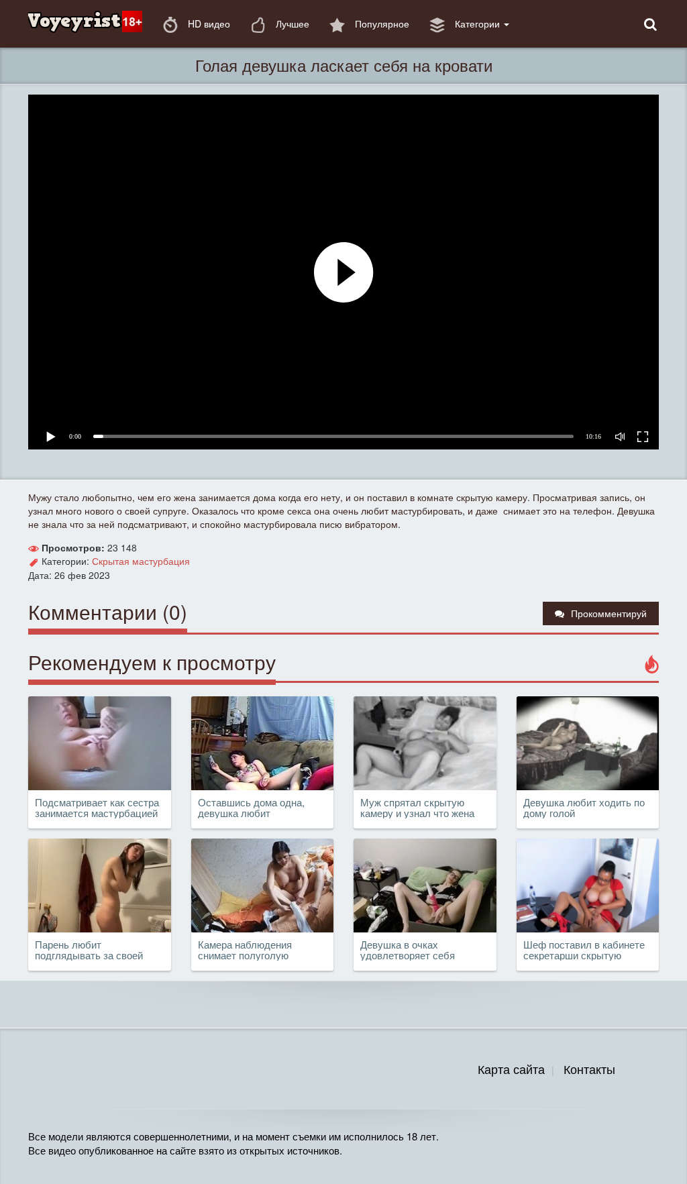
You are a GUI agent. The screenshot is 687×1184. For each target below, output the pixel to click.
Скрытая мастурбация (141, 561)
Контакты (589, 1068)
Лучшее (291, 23)
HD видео (207, 23)
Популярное (380, 23)
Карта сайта (511, 1068)
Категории (477, 23)
